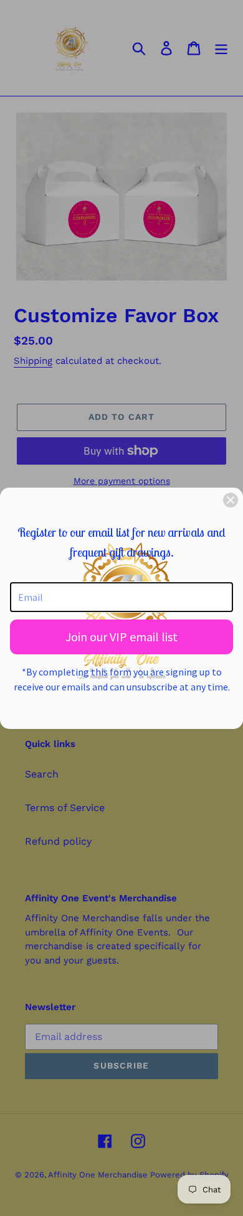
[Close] (230, 500)
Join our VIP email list (121, 636)
